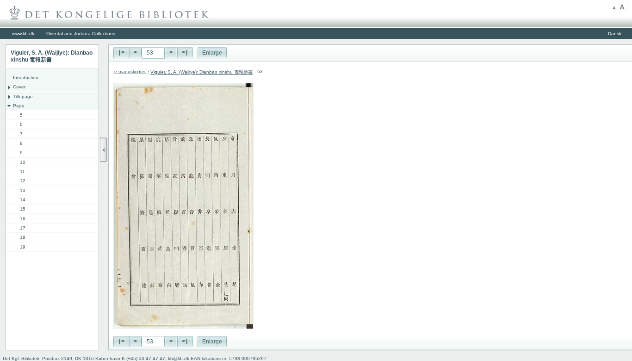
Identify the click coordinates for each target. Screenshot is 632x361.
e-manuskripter (130, 71)
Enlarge (212, 53)
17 (22, 227)
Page (19, 105)
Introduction (25, 77)
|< (121, 53)
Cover (19, 86)
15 (22, 209)
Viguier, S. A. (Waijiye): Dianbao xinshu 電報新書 (201, 72)
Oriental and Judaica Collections (80, 33)
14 (22, 199)
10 (22, 162)
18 (22, 237)
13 (22, 190)
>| (185, 53)
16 (22, 218)
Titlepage (23, 96)
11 (22, 171)
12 (22, 180)
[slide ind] (103, 149)
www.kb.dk (23, 33)
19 (22, 246)
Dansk (614, 33)
